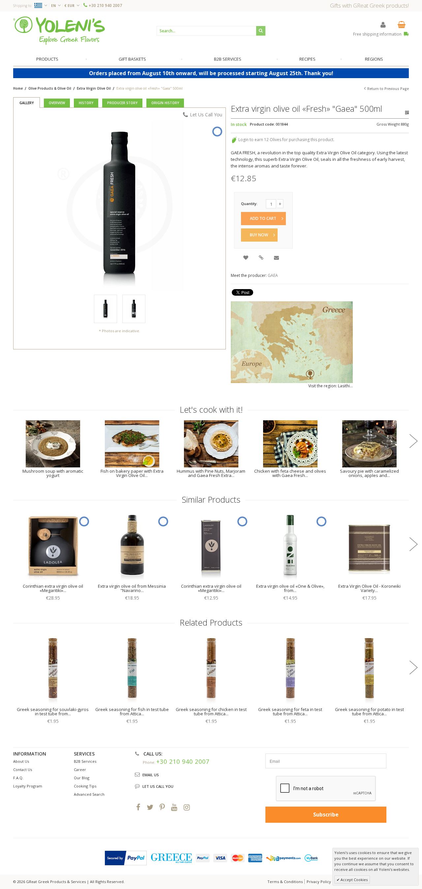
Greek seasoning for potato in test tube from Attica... (369, 711)
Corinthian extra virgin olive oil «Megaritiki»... (53, 588)
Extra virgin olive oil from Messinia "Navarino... (132, 588)
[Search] (260, 31)
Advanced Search (89, 794)
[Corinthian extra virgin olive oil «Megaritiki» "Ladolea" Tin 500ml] (211, 546)
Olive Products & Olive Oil (49, 88)
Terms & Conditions (285, 881)
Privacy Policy (319, 881)
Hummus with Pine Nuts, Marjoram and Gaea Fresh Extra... (211, 473)
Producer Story (122, 103)
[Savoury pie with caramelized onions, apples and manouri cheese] (369, 443)
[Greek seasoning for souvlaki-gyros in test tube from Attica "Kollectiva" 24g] (52, 669)
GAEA (273, 275)
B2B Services (85, 761)
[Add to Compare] (262, 258)
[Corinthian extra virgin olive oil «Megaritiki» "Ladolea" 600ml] (52, 546)
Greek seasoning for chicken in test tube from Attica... (211, 711)
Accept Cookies (354, 879)
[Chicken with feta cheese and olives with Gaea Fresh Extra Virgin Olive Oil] (290, 443)
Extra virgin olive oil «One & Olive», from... (290, 588)
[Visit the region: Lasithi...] (292, 342)
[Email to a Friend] (277, 258)
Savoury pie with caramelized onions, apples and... (369, 473)
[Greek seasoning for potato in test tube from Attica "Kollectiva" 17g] (369, 669)
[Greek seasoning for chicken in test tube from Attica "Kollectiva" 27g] (211, 669)
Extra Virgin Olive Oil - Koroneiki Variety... (369, 588)
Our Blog (81, 777)
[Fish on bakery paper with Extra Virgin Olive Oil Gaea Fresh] (131, 443)
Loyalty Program (27, 786)
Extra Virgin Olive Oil (94, 88)
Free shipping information (378, 34)
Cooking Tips (85, 786)
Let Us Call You (206, 114)
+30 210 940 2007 (105, 5)
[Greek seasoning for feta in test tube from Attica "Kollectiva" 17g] (290, 669)
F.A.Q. (18, 777)
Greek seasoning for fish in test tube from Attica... (132, 711)
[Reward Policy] (234, 139)
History (86, 103)
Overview (57, 103)
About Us (21, 761)
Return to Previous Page (388, 88)
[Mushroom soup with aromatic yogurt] (52, 443)
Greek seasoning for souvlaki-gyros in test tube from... (53, 711)
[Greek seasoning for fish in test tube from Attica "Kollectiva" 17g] (131, 669)
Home (18, 88)
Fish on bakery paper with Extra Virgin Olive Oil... (132, 473)
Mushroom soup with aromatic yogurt (52, 473)
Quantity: (249, 203)
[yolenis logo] (59, 30)
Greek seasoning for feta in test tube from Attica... (290, 711)
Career (80, 769)
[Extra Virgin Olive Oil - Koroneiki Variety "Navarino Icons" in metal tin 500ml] (369, 546)
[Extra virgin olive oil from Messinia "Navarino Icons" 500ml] (131, 546)
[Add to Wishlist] (246, 258)
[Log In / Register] (383, 24)
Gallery (26, 103)
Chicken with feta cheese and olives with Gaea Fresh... (290, 473)
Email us (150, 774)
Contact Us (22, 769)
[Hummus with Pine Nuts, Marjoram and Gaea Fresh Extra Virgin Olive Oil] (211, 443)
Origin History (165, 103)
